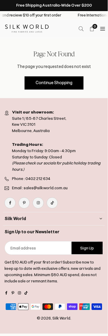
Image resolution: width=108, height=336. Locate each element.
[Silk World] (27, 28)
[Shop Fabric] (102, 28)
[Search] (81, 28)
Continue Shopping (54, 82)
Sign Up (87, 248)
